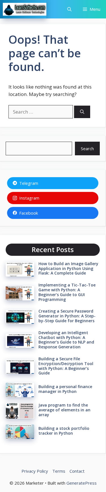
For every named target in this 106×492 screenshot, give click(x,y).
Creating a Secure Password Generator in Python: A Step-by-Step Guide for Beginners (67, 315)
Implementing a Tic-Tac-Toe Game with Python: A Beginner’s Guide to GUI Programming (67, 292)
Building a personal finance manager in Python (65, 389)
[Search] (82, 112)
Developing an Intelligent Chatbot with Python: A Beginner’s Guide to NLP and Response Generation (66, 339)
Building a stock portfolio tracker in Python (63, 431)
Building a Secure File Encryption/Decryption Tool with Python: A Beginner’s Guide (65, 366)
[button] (69, 9)
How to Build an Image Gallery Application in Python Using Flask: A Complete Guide (68, 268)
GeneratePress (81, 483)
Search (87, 148)
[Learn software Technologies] (24, 9)
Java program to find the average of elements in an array (64, 409)
